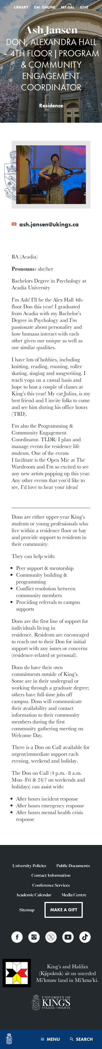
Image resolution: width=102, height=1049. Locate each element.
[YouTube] (68, 937)
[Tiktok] (85, 937)
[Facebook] (17, 937)
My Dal (67, 7)
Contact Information (51, 875)
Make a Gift (63, 910)
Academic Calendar (33, 895)
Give (84, 7)
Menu (53, 1039)
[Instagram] (34, 937)
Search (84, 1039)
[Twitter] (51, 937)
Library (21, 7)
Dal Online (44, 7)
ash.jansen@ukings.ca (48, 224)
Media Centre (73, 895)
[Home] (9, 1039)
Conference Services (51, 885)
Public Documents (73, 865)
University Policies (29, 865)
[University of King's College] (51, 1002)
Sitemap (26, 910)
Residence (51, 105)
